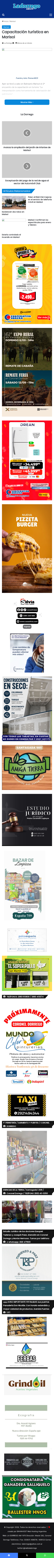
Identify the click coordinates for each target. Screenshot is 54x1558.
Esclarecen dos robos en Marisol (13, 213)
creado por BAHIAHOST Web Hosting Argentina (27, 1531)
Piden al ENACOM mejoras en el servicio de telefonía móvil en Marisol (40, 199)
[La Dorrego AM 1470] (27, 6)
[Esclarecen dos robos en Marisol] (14, 202)
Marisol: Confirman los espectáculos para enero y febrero (39, 222)
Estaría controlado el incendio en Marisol (11, 235)
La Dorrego (8, 43)
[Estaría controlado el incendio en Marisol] (14, 225)
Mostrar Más (26, 102)
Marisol (13, 21)
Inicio (6, 21)
